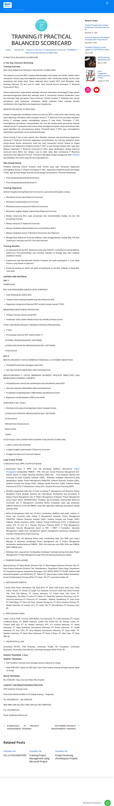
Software (75, 155)
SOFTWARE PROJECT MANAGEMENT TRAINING (63, 727)
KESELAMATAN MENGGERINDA (104, 59)
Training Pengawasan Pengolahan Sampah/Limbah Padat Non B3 (97, 38)
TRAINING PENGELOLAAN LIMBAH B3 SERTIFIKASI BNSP (97, 48)
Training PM (18, 50)
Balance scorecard (34, 50)
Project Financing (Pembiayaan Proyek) (66, 757)
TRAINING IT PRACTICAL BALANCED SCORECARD (41, 40)
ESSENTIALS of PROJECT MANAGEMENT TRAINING (23, 727)
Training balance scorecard (55, 50)
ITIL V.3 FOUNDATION (14, 755)
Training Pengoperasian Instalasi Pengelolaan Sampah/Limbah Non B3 (97, 27)
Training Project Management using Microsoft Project (39, 758)
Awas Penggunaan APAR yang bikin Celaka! (104, 74)
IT (43, 50)
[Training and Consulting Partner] (7, 7)
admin (8, 50)
